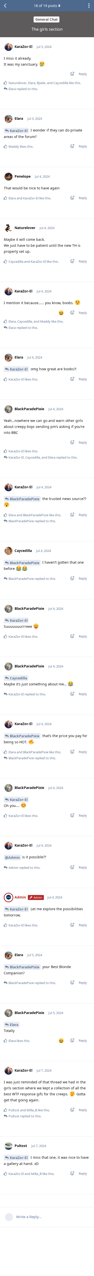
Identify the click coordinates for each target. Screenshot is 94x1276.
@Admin (12, 857)
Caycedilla (18, 678)
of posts (45, 5)
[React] (70, 75)
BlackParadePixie (24, 499)
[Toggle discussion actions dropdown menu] (89, 5)
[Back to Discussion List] (5, 5)
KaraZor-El (19, 130)
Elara (14, 1024)
